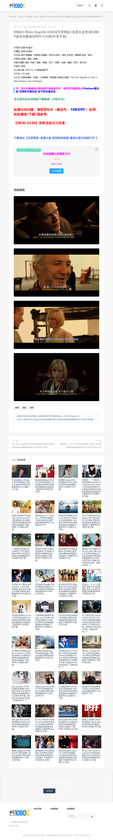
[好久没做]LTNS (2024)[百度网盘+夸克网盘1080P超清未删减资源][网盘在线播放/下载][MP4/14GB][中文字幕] (68, 724)
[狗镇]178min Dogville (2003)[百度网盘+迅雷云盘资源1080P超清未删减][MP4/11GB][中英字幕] (58, 419)
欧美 (35, 17)
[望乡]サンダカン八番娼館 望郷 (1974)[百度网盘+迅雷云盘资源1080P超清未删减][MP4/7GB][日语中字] (91, 589)
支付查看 (57, 171)
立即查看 (49, 791)
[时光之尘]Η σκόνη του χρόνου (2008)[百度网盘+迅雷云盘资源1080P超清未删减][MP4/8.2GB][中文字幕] (91, 755)
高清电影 (28, 17)
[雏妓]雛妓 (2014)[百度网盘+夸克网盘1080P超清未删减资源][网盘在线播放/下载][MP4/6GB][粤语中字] (68, 553)
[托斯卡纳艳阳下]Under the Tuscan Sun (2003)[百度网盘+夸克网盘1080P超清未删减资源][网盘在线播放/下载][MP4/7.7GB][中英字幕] (21, 523)
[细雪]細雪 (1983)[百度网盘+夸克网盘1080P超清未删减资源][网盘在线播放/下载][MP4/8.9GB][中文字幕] (44, 755)
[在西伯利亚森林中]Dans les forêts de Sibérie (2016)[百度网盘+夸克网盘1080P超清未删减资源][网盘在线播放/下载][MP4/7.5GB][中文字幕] (68, 523)
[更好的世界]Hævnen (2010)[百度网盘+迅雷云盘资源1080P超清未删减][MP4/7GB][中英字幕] (44, 655)
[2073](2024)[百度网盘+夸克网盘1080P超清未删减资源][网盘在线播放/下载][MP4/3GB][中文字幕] (68, 620)
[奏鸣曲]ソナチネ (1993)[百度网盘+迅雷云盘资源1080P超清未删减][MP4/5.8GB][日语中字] (80, 445)
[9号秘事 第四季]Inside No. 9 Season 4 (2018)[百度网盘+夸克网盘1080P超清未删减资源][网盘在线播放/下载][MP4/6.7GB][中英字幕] (21, 658)
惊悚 (31, 408)
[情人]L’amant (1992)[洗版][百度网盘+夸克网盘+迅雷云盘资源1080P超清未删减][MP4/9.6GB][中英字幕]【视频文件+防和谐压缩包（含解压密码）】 (21, 694)
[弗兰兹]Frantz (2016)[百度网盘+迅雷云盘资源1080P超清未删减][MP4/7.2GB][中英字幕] (21, 724)
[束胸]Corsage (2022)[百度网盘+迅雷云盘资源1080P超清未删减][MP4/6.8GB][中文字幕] (68, 484)
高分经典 (43, 27)
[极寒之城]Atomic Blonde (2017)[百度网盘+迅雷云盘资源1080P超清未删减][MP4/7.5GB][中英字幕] (21, 755)
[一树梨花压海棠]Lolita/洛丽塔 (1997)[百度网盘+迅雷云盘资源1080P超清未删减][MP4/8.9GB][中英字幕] (21, 553)
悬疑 (24, 408)
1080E (20, 17)
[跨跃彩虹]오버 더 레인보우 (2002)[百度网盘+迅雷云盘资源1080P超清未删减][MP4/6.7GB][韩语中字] (44, 520)
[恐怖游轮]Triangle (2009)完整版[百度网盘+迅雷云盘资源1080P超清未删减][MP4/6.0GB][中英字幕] (44, 589)
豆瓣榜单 (34, 27)
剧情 (17, 408)
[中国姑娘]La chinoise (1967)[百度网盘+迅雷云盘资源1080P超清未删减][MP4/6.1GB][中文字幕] (21, 484)
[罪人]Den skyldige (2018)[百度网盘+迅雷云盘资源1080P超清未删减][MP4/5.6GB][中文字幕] (33, 445)
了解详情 (63, 791)
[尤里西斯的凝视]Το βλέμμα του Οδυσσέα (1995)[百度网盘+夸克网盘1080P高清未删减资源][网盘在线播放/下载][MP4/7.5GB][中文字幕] (44, 622)
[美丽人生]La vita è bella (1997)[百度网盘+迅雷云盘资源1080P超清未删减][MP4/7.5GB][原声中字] (44, 691)
